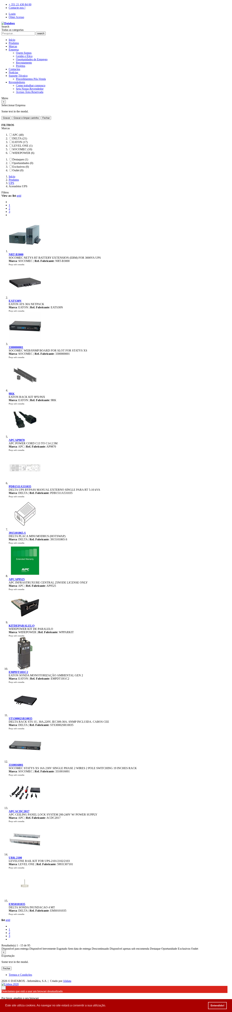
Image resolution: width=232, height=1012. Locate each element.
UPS (11, 183)
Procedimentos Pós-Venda (31, 78)
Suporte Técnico (18, 75)
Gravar (6, 118)
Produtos (14, 43)
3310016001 (16, 764)
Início (12, 39)
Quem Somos (24, 52)
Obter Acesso (16, 17)
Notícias (13, 72)
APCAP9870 (17, 440)
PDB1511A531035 (20, 486)
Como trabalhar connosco (30, 85)
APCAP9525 (17, 579)
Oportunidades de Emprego (31, 59)
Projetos (20, 65)
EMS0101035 (17, 904)
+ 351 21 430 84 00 (20, 4)
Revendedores (17, 82)
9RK (11, 393)
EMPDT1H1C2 (18, 672)
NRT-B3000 (16, 254)
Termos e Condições (20, 974)
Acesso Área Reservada (29, 92)
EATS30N (15, 300)
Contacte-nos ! (17, 7)
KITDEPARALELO (21, 625)
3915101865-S (17, 532)
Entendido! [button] (217, 1005)
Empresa (14, 49)
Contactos (14, 69)
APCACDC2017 (19, 811)
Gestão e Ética (24, 56)
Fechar (46, 118)
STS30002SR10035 (20, 718)
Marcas (13, 46)
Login (12, 13)
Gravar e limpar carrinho (26, 118)
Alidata (67, 980)
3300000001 (16, 347)
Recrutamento (24, 62)
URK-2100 (15, 857)
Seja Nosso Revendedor (30, 88)
